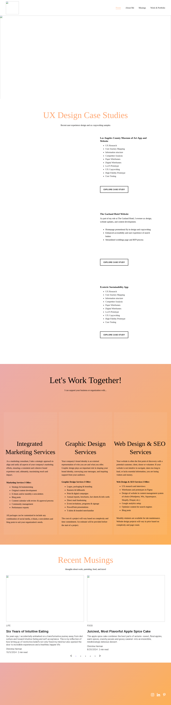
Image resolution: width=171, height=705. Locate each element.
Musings (142, 8)
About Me (129, 8)
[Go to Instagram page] (152, 694)
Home (118, 8)
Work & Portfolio (157, 8)
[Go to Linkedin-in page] (158, 694)
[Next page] (100, 656)
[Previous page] (71, 656)
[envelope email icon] (145, 695)
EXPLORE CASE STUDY (114, 189)
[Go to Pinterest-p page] (164, 694)
